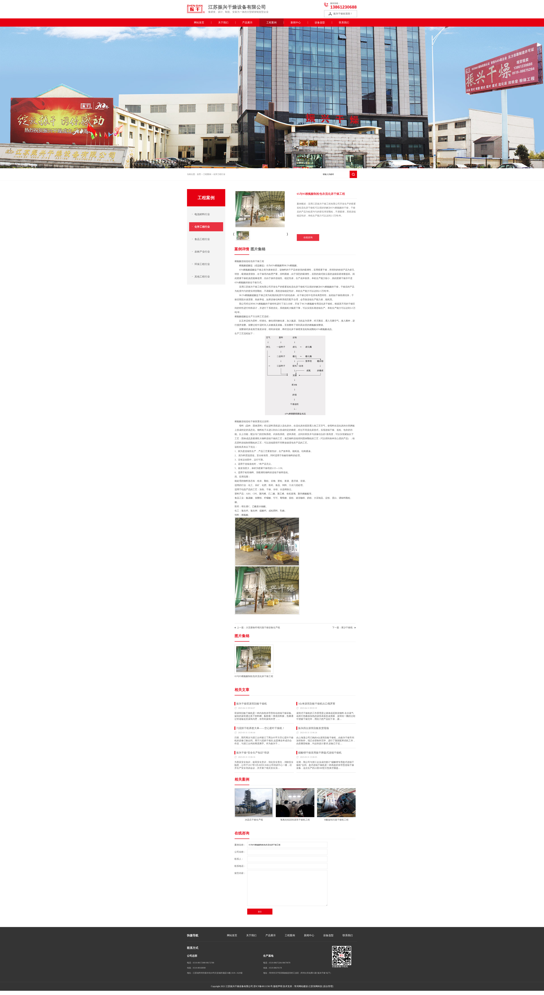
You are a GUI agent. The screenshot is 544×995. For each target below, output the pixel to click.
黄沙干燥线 (347, 627)
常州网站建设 (301, 986)
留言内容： (240, 873)
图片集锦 (258, 249)
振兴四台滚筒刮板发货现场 (313, 728)
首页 (199, 174)
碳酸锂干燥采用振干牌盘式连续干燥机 (320, 752)
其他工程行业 (202, 276)
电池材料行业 (202, 214)
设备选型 (320, 22)
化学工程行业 (219, 174)
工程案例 (271, 22)
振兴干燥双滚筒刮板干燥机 (251, 703)
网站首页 (199, 22)
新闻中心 (296, 22)
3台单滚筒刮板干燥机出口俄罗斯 (316, 703)
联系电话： (240, 866)
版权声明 (277, 986)
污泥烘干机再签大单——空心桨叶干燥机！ (260, 728)
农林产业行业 (202, 251)
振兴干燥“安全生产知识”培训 (252, 752)
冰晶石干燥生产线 (254, 820)
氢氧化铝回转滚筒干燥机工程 (295, 820)
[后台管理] (328, 986)
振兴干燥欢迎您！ (343, 13)
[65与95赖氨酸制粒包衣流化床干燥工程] (254, 647)
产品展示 (247, 22)
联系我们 (344, 22)
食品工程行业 (202, 239)
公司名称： (240, 852)
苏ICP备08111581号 (263, 986)
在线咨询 (308, 237)
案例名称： (240, 845)
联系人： (239, 859)
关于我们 (223, 22)
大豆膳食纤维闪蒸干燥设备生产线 (263, 627)
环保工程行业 (202, 264)
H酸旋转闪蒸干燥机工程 (336, 820)
